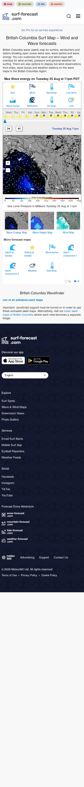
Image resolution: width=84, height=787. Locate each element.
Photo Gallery (10, 419)
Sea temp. (51, 92)
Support (44, 557)
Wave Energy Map (16, 232)
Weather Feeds (11, 457)
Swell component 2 (12, 272)
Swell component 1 (70, 254)
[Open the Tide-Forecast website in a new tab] (41, 4)
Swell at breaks (9, 254)
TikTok (6, 489)
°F (78, 281)
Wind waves (52, 252)
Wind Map (68, 232)
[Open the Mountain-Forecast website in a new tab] (25, 4)
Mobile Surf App (12, 445)
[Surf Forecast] (20, 16)
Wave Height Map (42, 232)
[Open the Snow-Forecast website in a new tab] (8, 4)
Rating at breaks (29, 254)
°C (69, 281)
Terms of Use (9, 575)
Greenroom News (13, 413)
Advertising (27, 557)
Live (71, 105)
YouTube (7, 495)
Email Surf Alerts (12, 438)
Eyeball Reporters (13, 451)
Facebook (8, 476)
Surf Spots (8, 401)
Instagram (8, 483)
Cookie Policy (49, 575)
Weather (33, 270)
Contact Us (61, 557)
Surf (13, 92)
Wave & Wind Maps (14, 407)
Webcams (32, 105)
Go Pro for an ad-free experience (42, 30)
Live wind (71, 92)
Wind (32, 92)
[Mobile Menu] (78, 16)
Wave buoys (12, 105)
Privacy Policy (29, 575)
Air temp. (51, 105)
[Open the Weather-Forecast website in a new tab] (56, 4)
